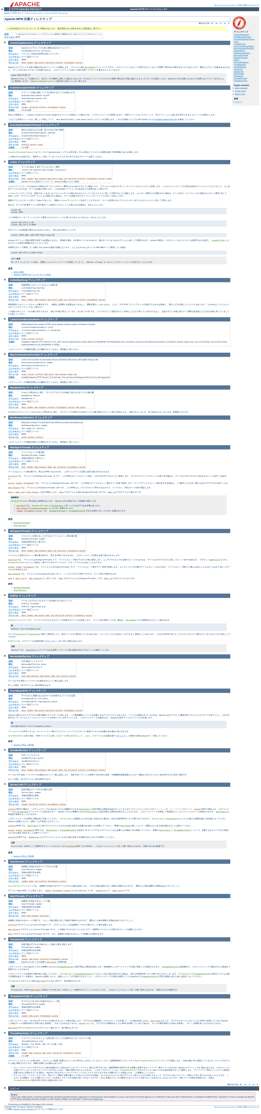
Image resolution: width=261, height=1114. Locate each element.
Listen (236, 42)
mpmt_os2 (62, 179)
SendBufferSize (240, 67)
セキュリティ (51, 641)
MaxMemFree (239, 51)
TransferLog (34, 634)
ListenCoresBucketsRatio (244, 46)
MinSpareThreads (241, 58)
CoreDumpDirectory (241, 35)
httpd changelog (241, 88)
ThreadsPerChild (240, 78)
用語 (245, 5)
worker (79, 62)
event (40, 144)
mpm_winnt (39, 62)
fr (221, 23)
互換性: (12, 110)
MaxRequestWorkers (242, 53)
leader (30, 62)
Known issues (240, 91)
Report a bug (240, 94)
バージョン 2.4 (51, 13)
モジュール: (14, 62)
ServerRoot (90, 67)
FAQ (240, 5)
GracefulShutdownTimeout (244, 39)
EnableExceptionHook (242, 37)
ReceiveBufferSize (241, 62)
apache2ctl (31, 650)
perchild (49, 62)
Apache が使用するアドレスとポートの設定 (32, 274)
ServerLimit (238, 69)
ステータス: (10, 37)
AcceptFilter (218, 240)
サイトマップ (253, 5)
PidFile (236, 60)
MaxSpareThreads (241, 55)
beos (23, 62)
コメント (238, 102)
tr (229, 23)
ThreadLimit (238, 76)
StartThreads (239, 74)
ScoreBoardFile (240, 65)
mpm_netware (40, 179)
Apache (7, 13)
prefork (59, 62)
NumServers (214, 560)
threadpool (69, 62)
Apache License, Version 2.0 (24, 1109)
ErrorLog (20, 634)
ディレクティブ (231, 5)
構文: (11, 51)
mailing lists (98, 1099)
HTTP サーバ (17, 13)
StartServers (239, 72)
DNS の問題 (19, 272)
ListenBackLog (240, 44)
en (216, 23)
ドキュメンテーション (34, 13)
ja (224, 23)
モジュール (218, 5)
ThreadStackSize (240, 81)
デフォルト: (14, 54)
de (212, 23)
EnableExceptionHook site (166, 119)
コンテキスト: (15, 57)
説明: (7, 34)
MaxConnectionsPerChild (244, 48)
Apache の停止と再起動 (24, 745)
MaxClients (84, 809)
